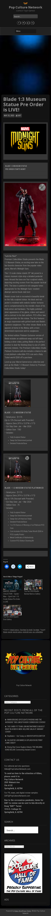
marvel (10, 632)
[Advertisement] (25, 65)
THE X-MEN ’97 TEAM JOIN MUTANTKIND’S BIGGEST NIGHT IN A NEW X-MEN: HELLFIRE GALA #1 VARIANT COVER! (25, 729)
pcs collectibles (38, 632)
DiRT (19, 115)
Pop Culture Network (25, 7)
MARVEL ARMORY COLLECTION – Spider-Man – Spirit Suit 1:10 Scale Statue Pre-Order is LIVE (11, 596)
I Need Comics (14, 630)
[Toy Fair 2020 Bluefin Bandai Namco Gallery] (33, 584)
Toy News (36, 630)
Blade (5, 632)
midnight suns (27, 632)
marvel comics (17, 632)
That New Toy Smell (26, 630)
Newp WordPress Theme (22, 911)
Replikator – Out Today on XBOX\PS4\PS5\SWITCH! (26, 736)
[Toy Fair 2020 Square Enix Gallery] (12, 610)
